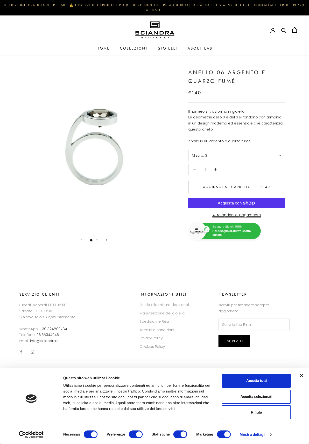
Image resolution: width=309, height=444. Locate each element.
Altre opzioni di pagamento (236, 214)
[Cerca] (283, 30)
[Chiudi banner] (301, 375)
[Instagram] (32, 352)
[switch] (136, 434)
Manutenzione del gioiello (162, 313)
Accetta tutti (256, 380)
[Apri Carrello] (294, 30)
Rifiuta (256, 412)
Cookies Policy (152, 346)
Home (103, 48)
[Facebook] (21, 352)
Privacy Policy (151, 338)
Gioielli (167, 48)
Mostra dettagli (253, 434)
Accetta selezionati (256, 396)
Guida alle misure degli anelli (165, 304)
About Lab (200, 48)
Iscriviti (234, 341)
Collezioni (133, 48)
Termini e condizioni (157, 329)
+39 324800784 (53, 328)
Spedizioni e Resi (154, 321)
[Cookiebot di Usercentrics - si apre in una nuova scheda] (31, 434)
